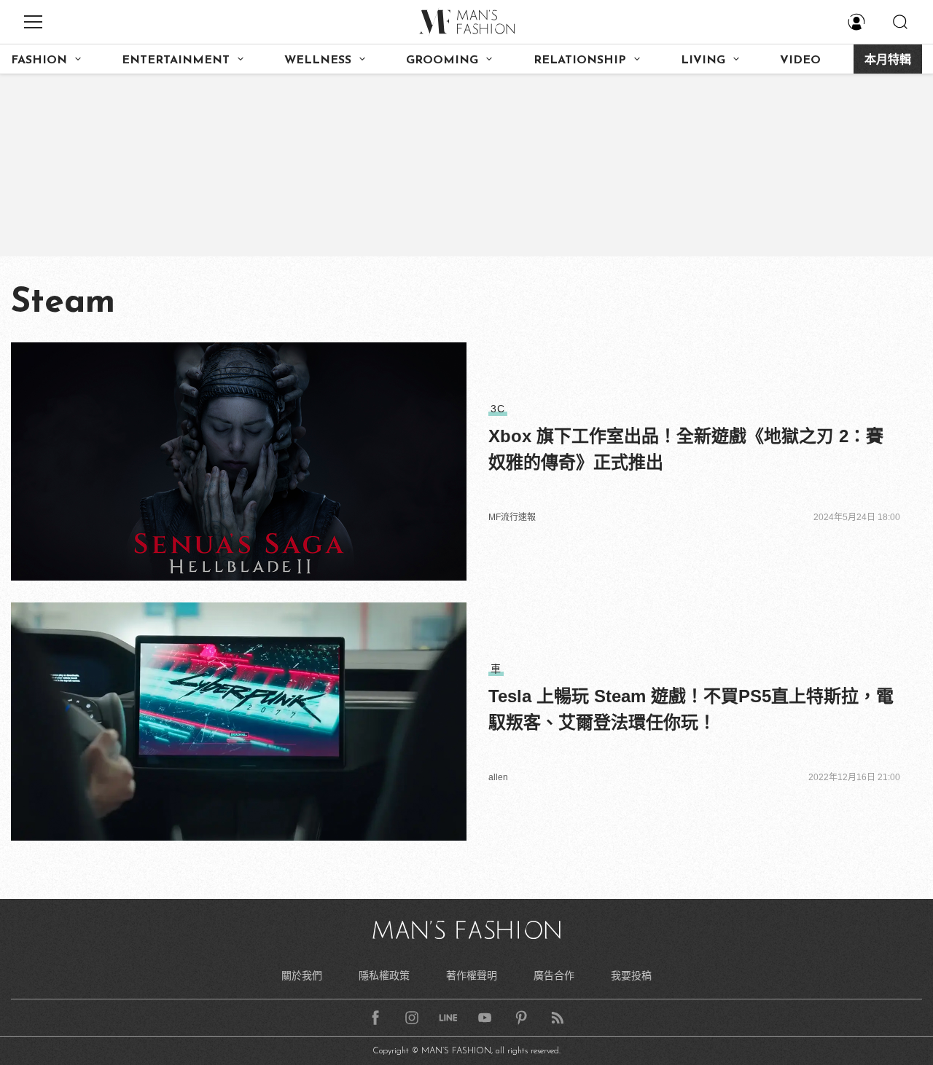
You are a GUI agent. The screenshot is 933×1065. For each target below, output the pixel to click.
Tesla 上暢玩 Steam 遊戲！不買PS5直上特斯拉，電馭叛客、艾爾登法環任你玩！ (691, 709)
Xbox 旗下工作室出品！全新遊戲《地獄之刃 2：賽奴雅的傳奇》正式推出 (685, 449)
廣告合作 (554, 975)
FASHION (39, 60)
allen (498, 777)
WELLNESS (317, 60)
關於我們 (301, 975)
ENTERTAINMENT (176, 60)
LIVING (703, 60)
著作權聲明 (471, 975)
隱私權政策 (384, 975)
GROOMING (442, 60)
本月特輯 (887, 60)
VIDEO (800, 60)
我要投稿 (631, 975)
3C (498, 408)
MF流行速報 (512, 517)
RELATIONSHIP (580, 60)
